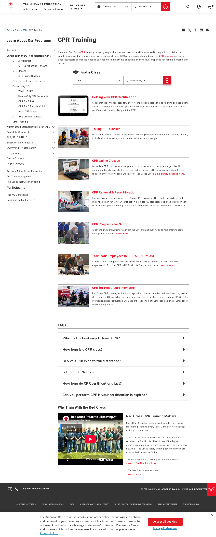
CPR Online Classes (29, 76)
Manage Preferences (165, 528)
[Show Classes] (165, 6)
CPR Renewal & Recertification (114, 192)
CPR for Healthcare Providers (28, 81)
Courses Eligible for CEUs (21, 200)
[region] (108, 524)
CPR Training (20, 121)
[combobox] (113, 6)
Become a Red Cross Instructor (24, 171)
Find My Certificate (167, 504)
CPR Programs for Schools (27, 116)
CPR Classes (19, 71)
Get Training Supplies (19, 176)
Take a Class (13, 30)
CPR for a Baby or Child (31, 106)
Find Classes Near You (53, 504)
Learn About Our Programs (29, 41)
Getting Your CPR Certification (114, 97)
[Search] (188, 9)
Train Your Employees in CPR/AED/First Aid (123, 256)
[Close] (212, 515)
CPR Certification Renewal (33, 66)
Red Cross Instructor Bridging (23, 181)
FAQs (72, 504)
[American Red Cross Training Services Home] (10, 5)
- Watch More (133, 474)
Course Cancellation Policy (94, 504)
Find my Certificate (17, 194)
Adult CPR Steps (27, 111)
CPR (24, 30)
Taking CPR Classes (106, 129)
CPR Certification (22, 60)
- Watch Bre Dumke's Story (141, 463)
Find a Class (90, 72)
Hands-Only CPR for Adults (33, 96)
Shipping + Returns (26, 504)
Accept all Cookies (165, 521)
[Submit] (211, 489)
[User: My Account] (199, 8)
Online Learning (191, 504)
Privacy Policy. (49, 533)
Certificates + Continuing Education (133, 504)
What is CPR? (25, 91)
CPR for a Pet (26, 101)
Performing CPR (21, 86)
